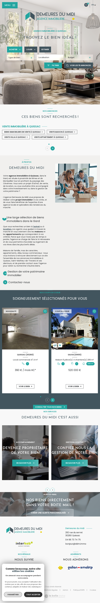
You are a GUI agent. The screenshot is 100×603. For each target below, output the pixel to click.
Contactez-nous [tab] (19, 282)
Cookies (93, 590)
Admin (65, 590)
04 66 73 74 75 (73, 539)
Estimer (45, 49)
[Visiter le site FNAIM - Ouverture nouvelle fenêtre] (60, 568)
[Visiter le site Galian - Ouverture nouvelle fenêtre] (80, 568)
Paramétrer (13, 594)
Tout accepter (33, 594)
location (7, 229)
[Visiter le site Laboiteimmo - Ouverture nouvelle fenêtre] (55, 596)
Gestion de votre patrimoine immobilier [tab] (26, 273)
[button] (53, 148)
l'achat (36, 226)
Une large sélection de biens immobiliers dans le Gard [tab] (25, 219)
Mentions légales (51, 590)
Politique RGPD (79, 590)
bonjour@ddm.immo (75, 543)
